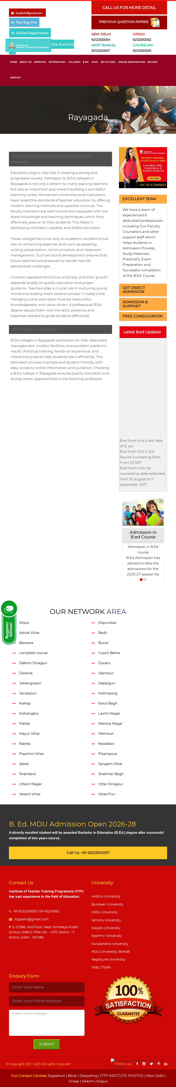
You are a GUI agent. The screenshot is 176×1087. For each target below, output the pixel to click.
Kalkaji (25, 703)
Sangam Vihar (110, 764)
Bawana (26, 643)
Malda (24, 723)
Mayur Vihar (29, 733)
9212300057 (100, 50)
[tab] (143, 199)
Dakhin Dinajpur (33, 663)
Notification (57, 61)
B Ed (85, 61)
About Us (25, 61)
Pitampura (107, 754)
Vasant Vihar (30, 794)
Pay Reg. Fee (26, 22)
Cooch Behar (109, 653)
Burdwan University (107, 904)
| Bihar (71, 1076)
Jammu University (106, 920)
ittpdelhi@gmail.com (31, 919)
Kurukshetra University (109, 944)
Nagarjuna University (108, 959)
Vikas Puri (106, 794)
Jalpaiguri (106, 683)
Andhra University (105, 896)
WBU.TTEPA (101, 967)
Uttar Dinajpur (110, 784)
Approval (40, 61)
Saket (24, 764)
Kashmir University (106, 936)
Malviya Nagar (110, 723)
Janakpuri (27, 693)
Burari (103, 643)
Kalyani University (105, 928)
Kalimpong (107, 693)
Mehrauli (105, 733)
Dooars (104, 663)
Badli (102, 633)
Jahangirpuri (30, 683)
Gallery (152, 61)
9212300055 (142, 50)
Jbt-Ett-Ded (108, 61)
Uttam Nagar (30, 784)
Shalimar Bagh (111, 774)
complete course (33, 653)
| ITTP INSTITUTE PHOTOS (120, 1076)
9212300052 (142, 39)
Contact (15, 77)
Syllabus (74, 61)
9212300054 (100, 39)
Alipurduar (107, 623)
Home (13, 61)
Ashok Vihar (29, 633)
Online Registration (32, 32)
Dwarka (26, 673)
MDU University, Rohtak (110, 951)
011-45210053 (49, 911)
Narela (24, 744)
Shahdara (27, 774)
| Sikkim (86, 1081)
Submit (47, 1044)
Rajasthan (56, 1076)
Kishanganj (28, 713)
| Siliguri (101, 1081)
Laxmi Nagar (109, 713)
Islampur (106, 673)
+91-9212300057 (25, 911)
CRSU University (104, 912)
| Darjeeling (87, 1076)
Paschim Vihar (31, 754)
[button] (139, 199)
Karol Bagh (107, 703)
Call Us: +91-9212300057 (88, 853)
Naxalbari (106, 744)
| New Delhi (153, 1076)
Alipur (24, 623)
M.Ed (94, 61)
